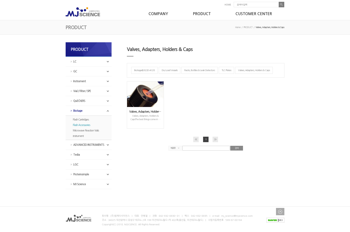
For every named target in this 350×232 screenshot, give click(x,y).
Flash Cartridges (81, 119)
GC (75, 71)
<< (196, 139)
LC (74, 61)
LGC (75, 164)
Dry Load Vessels (169, 70)
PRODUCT (202, 14)
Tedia (76, 154)
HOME (228, 5)
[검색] (281, 4)
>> (215, 139)
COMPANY (158, 14)
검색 (236, 148)
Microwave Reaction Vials (86, 130)
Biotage (77, 110)
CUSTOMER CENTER (254, 14)
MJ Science (79, 184)
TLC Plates (226, 70)
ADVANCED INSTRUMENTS (88, 144)
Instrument (79, 81)
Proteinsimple (81, 174)
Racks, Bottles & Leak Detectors (199, 70)
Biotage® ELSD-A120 (144, 70)
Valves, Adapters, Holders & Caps (254, 70)
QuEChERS (79, 101)
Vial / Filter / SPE (82, 91)
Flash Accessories (81, 125)
